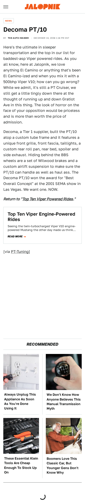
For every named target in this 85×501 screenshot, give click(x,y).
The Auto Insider (18, 38)
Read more (15, 236)
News (8, 20)
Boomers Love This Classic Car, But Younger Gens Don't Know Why (62, 465)
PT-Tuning (20, 251)
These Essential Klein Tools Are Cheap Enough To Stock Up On (21, 465)
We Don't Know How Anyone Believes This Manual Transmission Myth (64, 401)
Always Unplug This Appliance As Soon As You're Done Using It (20, 401)
